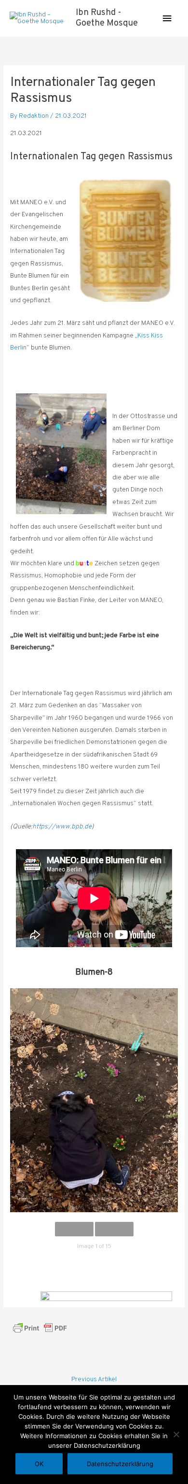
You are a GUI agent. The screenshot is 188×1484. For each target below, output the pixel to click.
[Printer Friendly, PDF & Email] (40, 1328)
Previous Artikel (94, 1379)
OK (39, 1464)
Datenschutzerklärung (120, 1464)
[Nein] (176, 1434)
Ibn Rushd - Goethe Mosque (107, 18)
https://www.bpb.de (62, 827)
